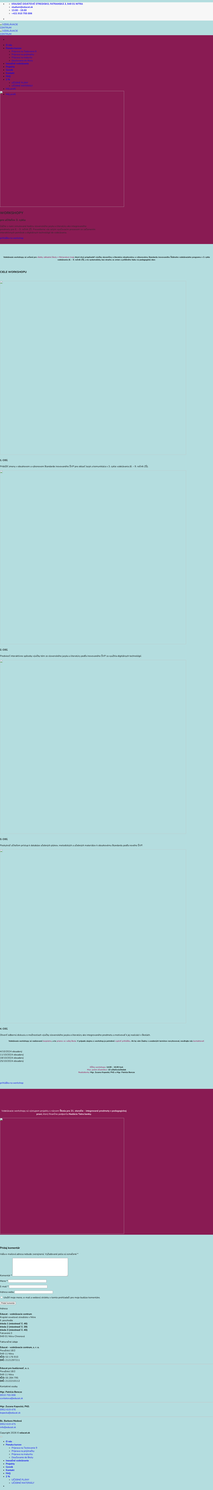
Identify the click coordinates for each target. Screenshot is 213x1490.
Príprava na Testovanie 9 (24, 51)
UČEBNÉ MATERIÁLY (22, 85)
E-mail (4, 1286)
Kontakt (10, 73)
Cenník (9, 70)
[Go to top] (1, 1436)
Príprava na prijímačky (23, 54)
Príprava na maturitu (22, 57)
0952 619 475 (8, 1424)
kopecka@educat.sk (10, 1412)
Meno (4, 1281)
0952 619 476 (8, 1409)
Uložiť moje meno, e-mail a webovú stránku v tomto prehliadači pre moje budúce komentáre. (51, 1297)
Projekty (10, 66)
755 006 (11, 1395)
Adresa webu (7, 1292)
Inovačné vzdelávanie (17, 63)
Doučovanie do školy (22, 60)
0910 (3, 1395)
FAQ (8, 76)
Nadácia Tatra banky (80, 1114)
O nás (9, 45)
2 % (8, 79)
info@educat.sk (8, 1427)
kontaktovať (198, 1041)
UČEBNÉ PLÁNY (20, 82)
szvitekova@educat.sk (11, 1398)
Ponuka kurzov (13, 48)
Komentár (6, 1275)
